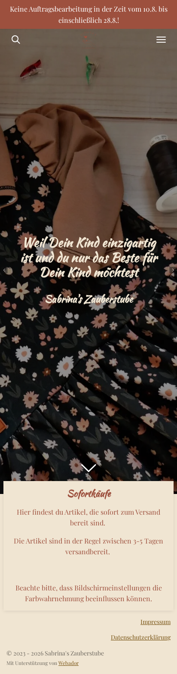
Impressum (155, 622)
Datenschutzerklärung (141, 637)
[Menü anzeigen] (161, 39)
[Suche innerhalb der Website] (15, 39)
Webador (68, 662)
